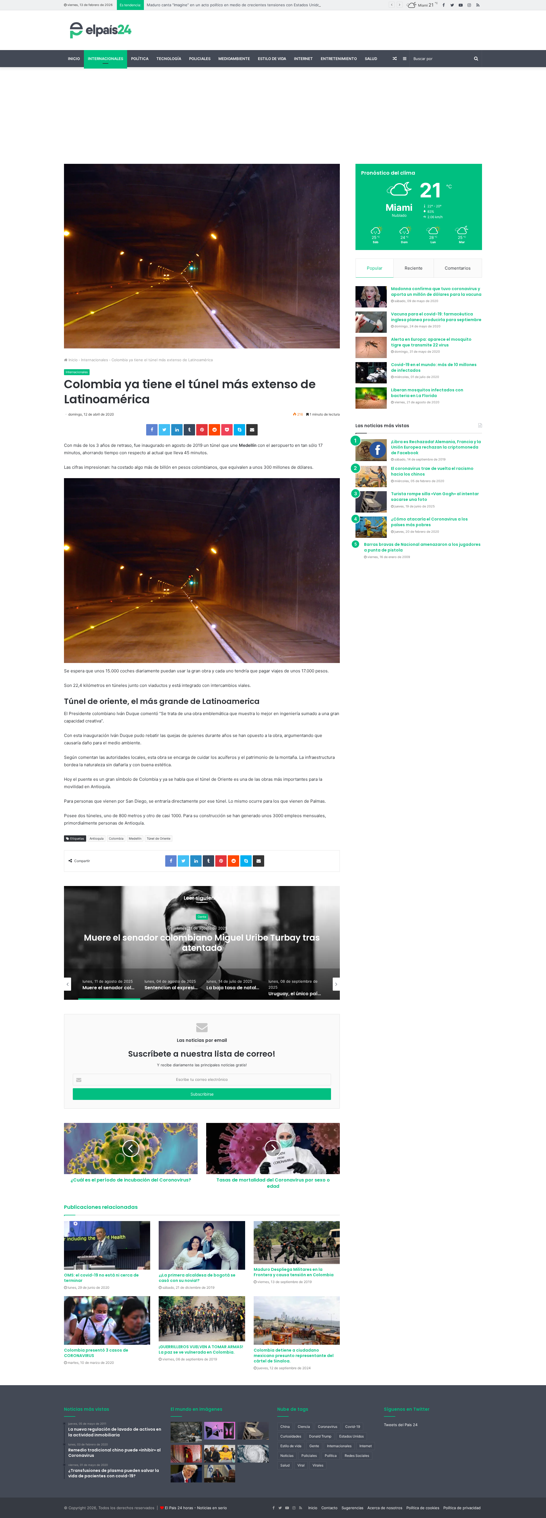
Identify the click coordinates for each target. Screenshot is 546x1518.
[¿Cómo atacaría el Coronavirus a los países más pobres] (371, 527)
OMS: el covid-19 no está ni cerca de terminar (101, 1277)
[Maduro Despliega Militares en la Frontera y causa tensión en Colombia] (297, 1242)
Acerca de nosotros (384, 1507)
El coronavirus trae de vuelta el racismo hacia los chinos (432, 471)
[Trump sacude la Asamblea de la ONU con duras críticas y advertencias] (186, 1473)
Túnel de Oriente (158, 838)
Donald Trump (320, 1436)
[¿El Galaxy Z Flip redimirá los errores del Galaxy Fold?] (219, 1430)
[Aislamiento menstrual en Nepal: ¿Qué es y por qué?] (186, 1454)
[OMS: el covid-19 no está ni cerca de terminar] (107, 1245)
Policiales (199, 58)
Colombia (116, 838)
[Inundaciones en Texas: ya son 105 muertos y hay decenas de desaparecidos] (186, 1432)
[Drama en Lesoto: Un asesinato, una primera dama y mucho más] (219, 1454)
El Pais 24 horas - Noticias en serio (196, 1507)
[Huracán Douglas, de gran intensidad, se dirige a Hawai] (253, 1454)
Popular (374, 268)
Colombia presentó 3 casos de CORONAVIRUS (96, 1352)
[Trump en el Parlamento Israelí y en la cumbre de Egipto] (219, 1473)
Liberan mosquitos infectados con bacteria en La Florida (427, 392)
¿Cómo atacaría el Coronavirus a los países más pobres (429, 522)
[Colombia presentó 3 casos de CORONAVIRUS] (107, 1320)
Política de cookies (422, 1507)
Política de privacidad (462, 1507)
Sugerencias (352, 1507)
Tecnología (168, 58)
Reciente (414, 268)
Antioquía (97, 838)
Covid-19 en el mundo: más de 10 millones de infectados (434, 367)
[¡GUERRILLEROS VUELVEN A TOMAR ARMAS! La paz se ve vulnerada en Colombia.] (202, 1318)
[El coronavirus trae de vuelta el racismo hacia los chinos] (371, 476)
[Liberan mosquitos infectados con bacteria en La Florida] (371, 398)
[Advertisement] (273, 115)
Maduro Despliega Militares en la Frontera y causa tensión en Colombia (294, 1272)
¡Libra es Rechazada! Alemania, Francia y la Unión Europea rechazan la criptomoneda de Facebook (436, 447)
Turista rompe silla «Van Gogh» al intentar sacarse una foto (435, 496)
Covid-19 (352, 1426)
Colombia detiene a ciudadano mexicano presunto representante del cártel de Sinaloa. (294, 1355)
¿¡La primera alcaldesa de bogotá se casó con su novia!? (197, 1277)
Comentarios (458, 268)
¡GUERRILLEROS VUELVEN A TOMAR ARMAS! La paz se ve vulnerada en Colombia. (201, 1349)
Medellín (135, 838)
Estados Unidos (351, 1436)
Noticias (286, 1455)
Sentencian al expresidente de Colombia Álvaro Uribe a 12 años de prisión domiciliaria (202, 943)
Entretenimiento (339, 58)
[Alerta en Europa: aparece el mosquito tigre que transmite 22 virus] (371, 347)
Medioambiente (234, 58)
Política (139, 58)
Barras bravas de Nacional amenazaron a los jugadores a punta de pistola (422, 547)
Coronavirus (327, 1426)
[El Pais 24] (99, 30)
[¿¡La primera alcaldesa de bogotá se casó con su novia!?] (202, 1245)
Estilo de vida (272, 58)
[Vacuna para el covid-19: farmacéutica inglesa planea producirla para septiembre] (371, 322)
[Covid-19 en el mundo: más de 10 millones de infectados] (371, 372)
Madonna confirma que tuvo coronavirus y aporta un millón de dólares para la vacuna (436, 291)
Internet (303, 58)
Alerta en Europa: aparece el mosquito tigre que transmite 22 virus (431, 342)
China (285, 1426)
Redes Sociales (357, 1455)
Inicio (74, 58)
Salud (371, 58)
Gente (314, 1446)
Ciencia (304, 1426)
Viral (301, 1465)
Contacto (329, 1507)
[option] (202, 943)
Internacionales (105, 58)
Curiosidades (290, 1436)
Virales (318, 1465)
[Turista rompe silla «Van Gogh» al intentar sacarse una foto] (371, 502)
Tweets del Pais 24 (400, 1424)
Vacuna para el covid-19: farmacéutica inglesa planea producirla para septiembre (436, 317)
